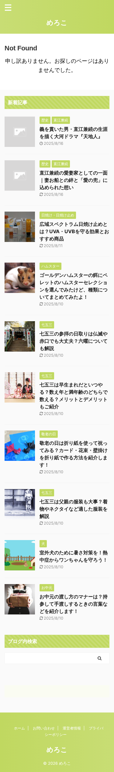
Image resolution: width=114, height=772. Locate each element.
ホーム (19, 728)
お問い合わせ (44, 728)
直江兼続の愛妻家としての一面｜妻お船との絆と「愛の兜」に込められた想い (74, 180)
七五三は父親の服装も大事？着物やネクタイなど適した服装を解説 (74, 508)
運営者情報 (72, 728)
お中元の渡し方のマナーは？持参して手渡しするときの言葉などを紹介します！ (74, 603)
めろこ (57, 22)
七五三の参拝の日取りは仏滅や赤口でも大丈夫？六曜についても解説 (74, 341)
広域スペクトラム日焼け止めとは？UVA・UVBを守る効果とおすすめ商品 (74, 231)
